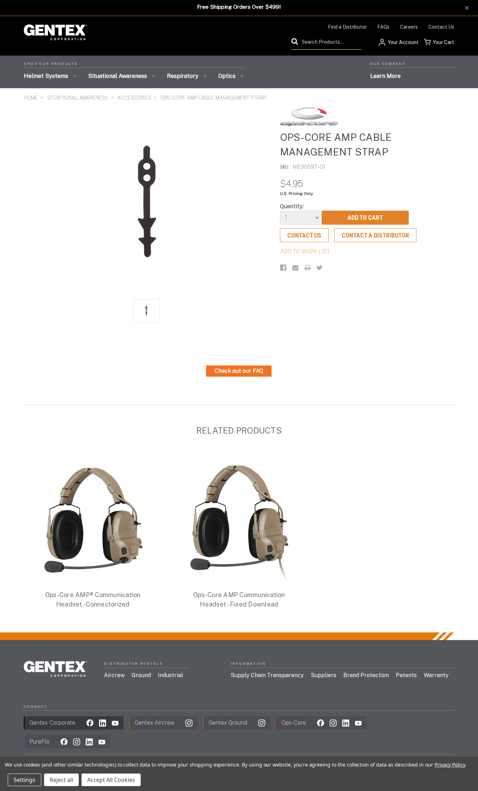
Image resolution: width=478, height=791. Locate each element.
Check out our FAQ (239, 371)
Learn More (385, 76)
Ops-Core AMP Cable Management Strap (213, 98)
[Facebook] (283, 267)
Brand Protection (366, 675)
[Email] (295, 267)
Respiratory (182, 76)
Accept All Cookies (111, 780)
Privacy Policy (450, 764)
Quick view (92, 514)
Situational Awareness (117, 76)
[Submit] (296, 41)
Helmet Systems (46, 76)
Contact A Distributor (375, 235)
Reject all (61, 780)
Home (31, 98)
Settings (24, 780)
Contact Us (441, 27)
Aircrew (114, 675)
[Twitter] (319, 267)
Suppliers (323, 675)
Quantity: (292, 206)
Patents (406, 675)
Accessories (134, 98)
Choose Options (92, 528)
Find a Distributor (347, 27)
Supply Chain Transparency (267, 675)
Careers (409, 27)
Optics (227, 76)
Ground (141, 675)
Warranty (436, 675)
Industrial (170, 675)
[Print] (307, 267)
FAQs (383, 27)
